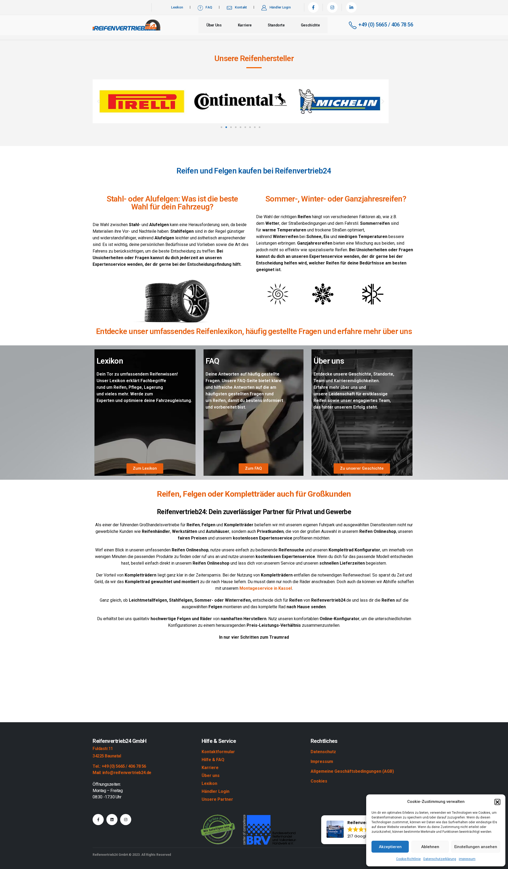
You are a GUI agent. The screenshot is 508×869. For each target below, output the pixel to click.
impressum (467, 859)
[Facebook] (313, 7)
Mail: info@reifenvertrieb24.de (122, 772)
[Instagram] (332, 7)
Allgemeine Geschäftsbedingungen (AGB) (352, 771)
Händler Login (280, 7)
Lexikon (177, 7)
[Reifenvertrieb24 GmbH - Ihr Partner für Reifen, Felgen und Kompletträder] (126, 25)
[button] (497, 801)
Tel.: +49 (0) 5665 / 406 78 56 (119, 766)
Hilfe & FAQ (213, 759)
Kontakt (241, 7)
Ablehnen (430, 846)
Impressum (322, 761)
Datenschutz (323, 751)
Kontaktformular (218, 751)
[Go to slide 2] (226, 127)
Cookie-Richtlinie (408, 859)
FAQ (209, 7)
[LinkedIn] (351, 7)
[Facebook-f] (98, 819)
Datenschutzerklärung (439, 859)
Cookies (319, 781)
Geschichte (310, 25)
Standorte (276, 25)
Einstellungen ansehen (475, 846)
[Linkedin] (111, 819)
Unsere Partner (217, 799)
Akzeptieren (390, 846)
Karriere (245, 25)
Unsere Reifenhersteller (254, 58)
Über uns (214, 25)
